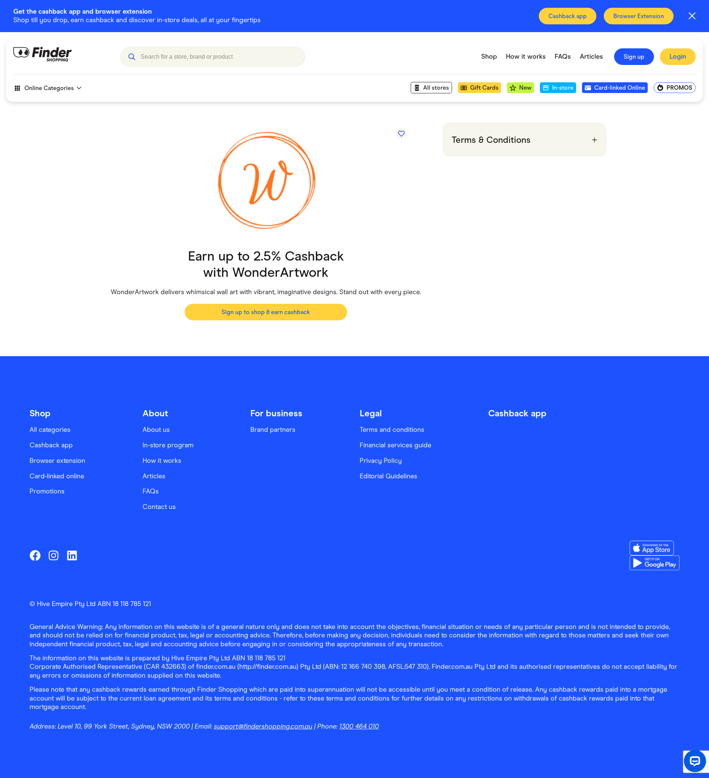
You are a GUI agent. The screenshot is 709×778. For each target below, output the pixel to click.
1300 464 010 (359, 726)
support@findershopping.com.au (263, 726)
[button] (131, 57)
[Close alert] (692, 16)
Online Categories (49, 88)
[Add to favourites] (401, 133)
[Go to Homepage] (61, 57)
